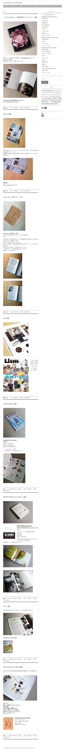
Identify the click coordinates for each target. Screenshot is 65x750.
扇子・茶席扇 (45, 51)
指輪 (61, 98)
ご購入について (38, 6)
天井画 (43, 18)
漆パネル (44, 20)
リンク (55, 6)
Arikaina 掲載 (7, 114)
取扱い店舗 (44, 66)
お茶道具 (44, 27)
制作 (43, 60)
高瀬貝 (51, 103)
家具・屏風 (44, 24)
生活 (44, 101)
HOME (6, 6)
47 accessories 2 (25, 58)
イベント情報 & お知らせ (11, 489)
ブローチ (52, 96)
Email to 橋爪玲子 (25, 107)
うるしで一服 (55, 90)
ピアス (56, 94)
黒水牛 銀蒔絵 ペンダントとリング (11, 704)
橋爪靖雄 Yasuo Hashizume (47, 16)
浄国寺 (54, 100)
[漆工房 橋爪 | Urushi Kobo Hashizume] (13, 2)
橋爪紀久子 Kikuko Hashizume (48, 37)
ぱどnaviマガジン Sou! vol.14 (10, 637)
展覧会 (43, 33)
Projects (44, 70)
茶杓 (55, 101)
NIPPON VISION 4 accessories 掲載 (14, 497)
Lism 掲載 (6, 318)
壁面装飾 (44, 22)
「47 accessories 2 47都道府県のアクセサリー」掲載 (20, 17)
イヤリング (45, 92)
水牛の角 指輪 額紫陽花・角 (10, 708)
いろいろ (44, 31)
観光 (45, 103)
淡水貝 (57, 100)
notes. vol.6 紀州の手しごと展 (12, 197)
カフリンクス (51, 92)
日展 (42, 100)
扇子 (56, 98)
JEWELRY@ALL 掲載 (10, 404)
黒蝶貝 (56, 103)
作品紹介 (22, 6)
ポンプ (42, 98)
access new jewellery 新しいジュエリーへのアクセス (27, 527)
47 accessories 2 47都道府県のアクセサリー (13, 100)
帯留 (54, 98)
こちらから (8, 185)
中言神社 (45, 98)
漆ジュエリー (45, 53)
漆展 (59, 100)
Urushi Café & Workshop (47, 68)
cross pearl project (48, 90)
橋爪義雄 (46, 100)
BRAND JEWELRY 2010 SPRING (22, 718)
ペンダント (58, 96)
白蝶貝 (52, 101)
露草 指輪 (5, 706)
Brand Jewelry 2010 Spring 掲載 (13, 667)
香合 (48, 103)
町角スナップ (48, 101)
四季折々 (50, 98)
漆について (29, 6)
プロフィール (45, 35)
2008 (42, 90)
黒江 (54, 103)
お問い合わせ (48, 6)
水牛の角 (50, 100)
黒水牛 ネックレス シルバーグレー (11, 711)
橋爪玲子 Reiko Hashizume (47, 47)
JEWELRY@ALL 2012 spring (10, 440)
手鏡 (58, 98)
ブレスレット (47, 96)
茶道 (58, 101)
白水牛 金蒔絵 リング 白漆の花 (11, 709)
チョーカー (56, 92)
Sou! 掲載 (6, 606)
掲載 (6, 107)
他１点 (4, 713)
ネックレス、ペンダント (49, 94)
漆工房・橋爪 (13, 6)
